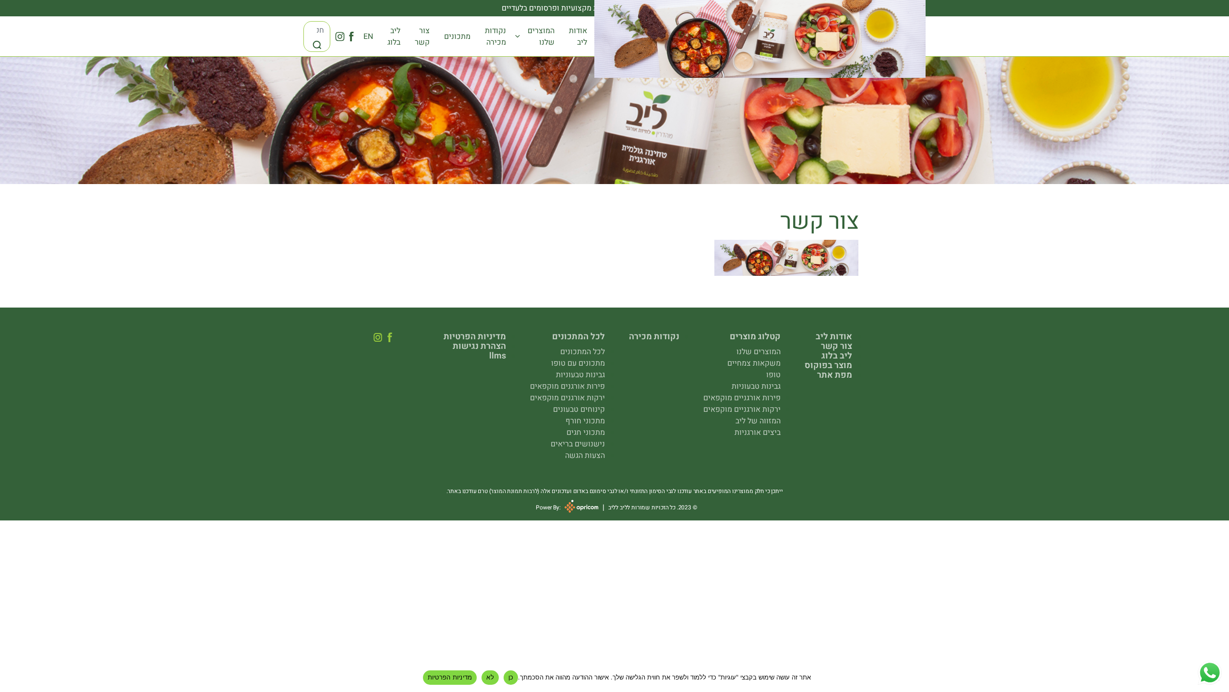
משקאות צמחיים (754, 363)
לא (490, 677)
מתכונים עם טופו (578, 363)
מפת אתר (834, 375)
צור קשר (422, 36)
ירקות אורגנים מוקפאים (567, 398)
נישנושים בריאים (578, 444)
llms (497, 356)
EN (368, 36)
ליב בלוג (393, 36)
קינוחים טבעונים (579, 409)
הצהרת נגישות (479, 346)
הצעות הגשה (585, 455)
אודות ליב (578, 36)
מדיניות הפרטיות (475, 337)
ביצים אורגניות (758, 432)
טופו (773, 375)
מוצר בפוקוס (828, 365)
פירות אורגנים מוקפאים (567, 386)
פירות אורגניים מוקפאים (742, 398)
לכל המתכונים (582, 352)
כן (511, 677)
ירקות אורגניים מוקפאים (742, 409)
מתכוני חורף (585, 421)
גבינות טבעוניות (756, 386)
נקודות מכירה (495, 36)
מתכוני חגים (585, 432)
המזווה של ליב (758, 421)
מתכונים (457, 36)
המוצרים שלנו (541, 36)
